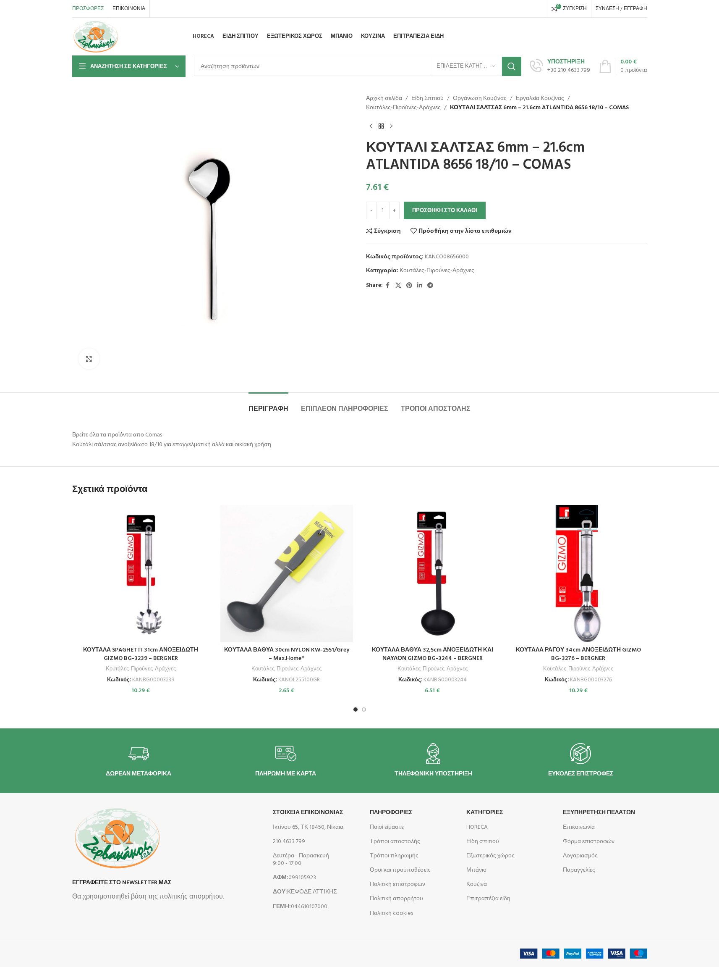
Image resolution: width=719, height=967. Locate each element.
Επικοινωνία (579, 827)
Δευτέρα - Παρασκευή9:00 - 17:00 (301, 859)
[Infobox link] (560, 66)
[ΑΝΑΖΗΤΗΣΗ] (511, 66)
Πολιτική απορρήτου (396, 899)
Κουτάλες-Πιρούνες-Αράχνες (403, 108)
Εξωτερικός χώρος (490, 856)
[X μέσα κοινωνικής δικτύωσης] (398, 286)
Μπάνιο (476, 870)
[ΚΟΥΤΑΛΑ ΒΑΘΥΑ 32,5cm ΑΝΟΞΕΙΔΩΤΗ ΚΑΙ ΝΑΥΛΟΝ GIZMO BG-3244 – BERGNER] (433, 574)
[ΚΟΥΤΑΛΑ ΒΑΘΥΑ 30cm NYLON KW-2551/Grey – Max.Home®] (287, 574)
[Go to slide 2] (364, 709)
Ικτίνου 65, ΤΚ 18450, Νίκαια (308, 827)
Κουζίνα (476, 884)
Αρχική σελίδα (384, 98)
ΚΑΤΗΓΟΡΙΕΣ (484, 812)
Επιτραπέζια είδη (488, 899)
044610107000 (300, 907)
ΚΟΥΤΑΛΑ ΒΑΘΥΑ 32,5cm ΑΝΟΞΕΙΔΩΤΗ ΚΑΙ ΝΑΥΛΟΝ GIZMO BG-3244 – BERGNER (432, 654)
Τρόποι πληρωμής (394, 856)
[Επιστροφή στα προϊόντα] (381, 126)
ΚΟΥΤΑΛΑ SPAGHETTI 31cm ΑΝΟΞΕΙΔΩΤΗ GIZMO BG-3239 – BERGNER (140, 654)
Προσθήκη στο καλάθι (444, 210)
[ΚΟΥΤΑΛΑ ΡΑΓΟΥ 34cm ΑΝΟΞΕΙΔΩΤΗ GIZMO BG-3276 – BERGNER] (578, 574)
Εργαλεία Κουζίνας (540, 98)
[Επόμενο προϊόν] (391, 126)
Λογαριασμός (580, 856)
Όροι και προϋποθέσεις (400, 870)
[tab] (268, 405)
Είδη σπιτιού (482, 841)
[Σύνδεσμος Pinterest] (409, 286)
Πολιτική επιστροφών (397, 884)
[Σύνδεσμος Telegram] (430, 286)
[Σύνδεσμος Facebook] (388, 286)
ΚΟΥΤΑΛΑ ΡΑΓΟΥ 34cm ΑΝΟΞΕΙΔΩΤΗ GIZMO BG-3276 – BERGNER (578, 654)
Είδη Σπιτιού (427, 98)
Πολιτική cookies (391, 913)
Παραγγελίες (579, 870)
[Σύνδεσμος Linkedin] (420, 286)
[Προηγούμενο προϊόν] (371, 126)
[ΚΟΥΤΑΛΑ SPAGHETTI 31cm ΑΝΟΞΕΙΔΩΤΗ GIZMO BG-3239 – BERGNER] (141, 574)
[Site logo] (96, 37)
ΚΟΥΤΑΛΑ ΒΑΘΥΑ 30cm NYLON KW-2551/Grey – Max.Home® (286, 654)
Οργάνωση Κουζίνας (480, 98)
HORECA (477, 827)
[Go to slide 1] (355, 709)
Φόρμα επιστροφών (588, 841)
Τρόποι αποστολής (395, 841)
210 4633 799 (289, 841)
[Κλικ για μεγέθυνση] (88, 358)
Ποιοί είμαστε (387, 827)
